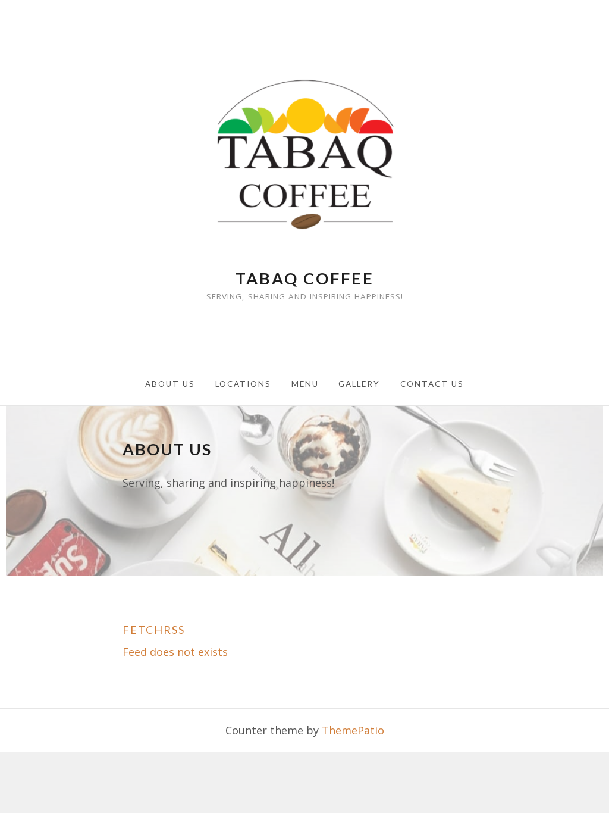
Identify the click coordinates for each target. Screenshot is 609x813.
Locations (243, 384)
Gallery (359, 384)
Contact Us (432, 384)
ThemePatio (353, 730)
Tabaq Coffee (305, 278)
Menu (305, 384)
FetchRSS (154, 630)
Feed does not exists (175, 652)
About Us (170, 384)
